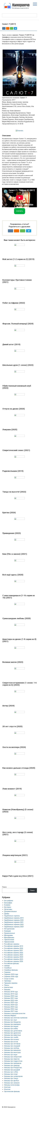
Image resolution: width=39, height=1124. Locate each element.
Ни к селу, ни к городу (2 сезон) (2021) (17, 833)
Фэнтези (7, 1089)
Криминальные (9, 933)
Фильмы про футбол (11, 1081)
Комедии (7, 931)
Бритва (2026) (9, 512)
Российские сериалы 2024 (13, 957)
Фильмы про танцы (11, 1078)
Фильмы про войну (11, 1028)
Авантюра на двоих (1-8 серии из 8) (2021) (19, 640)
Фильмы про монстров (12, 1052)
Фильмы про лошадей (12, 1046)
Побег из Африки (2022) (13, 303)
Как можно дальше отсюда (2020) (18, 768)
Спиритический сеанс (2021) (16, 450)
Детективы (8, 909)
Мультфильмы (9, 937)
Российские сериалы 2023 (13, 955)
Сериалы (7, 972)
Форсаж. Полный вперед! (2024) (17, 323)
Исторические (9, 929)
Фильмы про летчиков (12, 1044)
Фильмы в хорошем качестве (14, 1013)
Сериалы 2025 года (11, 974)
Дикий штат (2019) (11, 344)
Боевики (7, 905)
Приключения (9, 940)
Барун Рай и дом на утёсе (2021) (17, 876)
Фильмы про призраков (12, 1063)
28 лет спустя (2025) (12, 726)
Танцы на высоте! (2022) (14, 492)
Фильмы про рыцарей (12, 1070)
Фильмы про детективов (13, 1031)
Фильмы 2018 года (11, 992)
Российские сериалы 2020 (13, 948)
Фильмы (7, 989)
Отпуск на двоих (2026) (13, 409)
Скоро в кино (9, 979)
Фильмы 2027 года (11, 1011)
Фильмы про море (10, 1055)
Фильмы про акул (10, 1020)
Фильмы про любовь (11, 1048)
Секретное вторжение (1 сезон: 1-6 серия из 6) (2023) (19, 684)
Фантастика (8, 987)
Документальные (10, 911)
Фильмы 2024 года (11, 1005)
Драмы (6, 914)
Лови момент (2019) (12, 789)
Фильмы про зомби (11, 1037)
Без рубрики (8, 901)
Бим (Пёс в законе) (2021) (14, 554)
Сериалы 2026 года (11, 976)
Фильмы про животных (12, 1035)
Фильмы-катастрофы (12, 1085)
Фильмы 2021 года (11, 998)
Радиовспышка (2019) (13, 471)
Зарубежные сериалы (12, 916)
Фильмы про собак (11, 1072)
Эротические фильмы (12, 1091)
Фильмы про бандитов (12, 1022)
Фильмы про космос (11, 1039)
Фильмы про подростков (13, 1061)
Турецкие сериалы (10, 983)
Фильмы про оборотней (12, 1057)
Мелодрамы (8, 935)
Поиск (4, 887)
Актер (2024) (8, 705)
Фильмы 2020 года (11, 996)
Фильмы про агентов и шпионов (15, 1018)
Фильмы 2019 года (11, 994)
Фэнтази (7, 1087)
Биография (8, 903)
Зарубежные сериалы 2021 (14, 922)
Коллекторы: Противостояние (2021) (17, 281)
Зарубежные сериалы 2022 (14, 924)
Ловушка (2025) (9, 429)
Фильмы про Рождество (13, 1068)
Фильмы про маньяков (12, 1050)
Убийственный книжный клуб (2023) (16, 387)
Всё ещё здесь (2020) (12, 575)
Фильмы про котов (11, 1042)
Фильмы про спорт (11, 1074)
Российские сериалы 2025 (13, 959)
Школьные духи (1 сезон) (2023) (17, 365)
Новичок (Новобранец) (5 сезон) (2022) (17, 810)
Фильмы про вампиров (12, 1024)
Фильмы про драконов (12, 1033)
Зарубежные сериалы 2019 (14, 918)
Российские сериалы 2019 (13, 946)
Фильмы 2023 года (11, 1002)
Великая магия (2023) (12, 662)
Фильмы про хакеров (11, 1083)
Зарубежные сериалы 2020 (14, 920)
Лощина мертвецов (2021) (15, 855)
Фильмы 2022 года (11, 1000)
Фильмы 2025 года (11, 1007)
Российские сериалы (11, 944)
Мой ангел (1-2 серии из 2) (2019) (18, 259)
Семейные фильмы (11, 970)
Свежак (7, 966)
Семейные (8, 968)
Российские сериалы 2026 (13, 961)
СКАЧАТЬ (19, 211)
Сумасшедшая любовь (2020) (16, 618)
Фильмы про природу (12, 1065)
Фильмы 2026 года (11, 1009)
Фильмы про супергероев (13, 1076)
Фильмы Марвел (10, 1015)
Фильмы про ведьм (11, 1026)
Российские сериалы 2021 (13, 950)
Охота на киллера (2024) (14, 747)
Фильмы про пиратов (11, 1059)
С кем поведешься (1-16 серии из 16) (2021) (18, 596)
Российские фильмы (11, 963)
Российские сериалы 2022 (13, 953)
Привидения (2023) (11, 533)
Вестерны (7, 907)
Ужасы (6, 985)
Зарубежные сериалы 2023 (14, 927)
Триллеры (7, 981)
